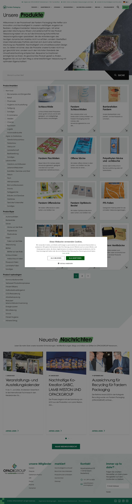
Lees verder (66, 253)
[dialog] (66, 252)
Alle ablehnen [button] (56, 258)
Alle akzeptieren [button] (75, 258)
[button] (66, 263)
